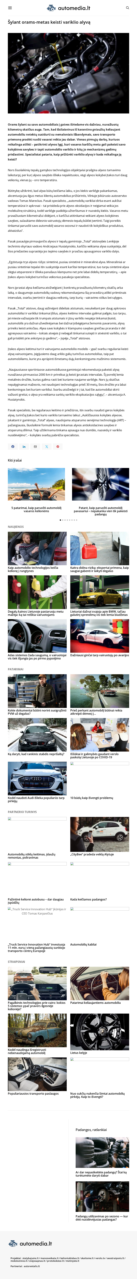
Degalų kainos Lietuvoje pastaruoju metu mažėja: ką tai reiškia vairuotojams (36, 613)
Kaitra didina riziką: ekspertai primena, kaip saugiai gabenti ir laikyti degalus (99, 569)
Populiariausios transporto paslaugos (33, 1094)
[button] (60, 520)
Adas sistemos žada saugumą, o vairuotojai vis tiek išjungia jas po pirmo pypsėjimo (37, 656)
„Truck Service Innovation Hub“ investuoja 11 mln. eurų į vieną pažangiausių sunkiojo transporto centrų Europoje (36, 948)
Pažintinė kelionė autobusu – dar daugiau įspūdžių (36, 901)
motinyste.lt (72, 1260)
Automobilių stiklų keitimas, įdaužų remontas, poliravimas (31, 855)
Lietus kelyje (78, 1053)
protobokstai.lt (55, 1260)
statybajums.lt (30, 1258)
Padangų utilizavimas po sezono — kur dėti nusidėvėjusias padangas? (102, 1217)
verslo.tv (100, 1258)
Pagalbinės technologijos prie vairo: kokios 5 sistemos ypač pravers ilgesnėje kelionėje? (36, 1006)
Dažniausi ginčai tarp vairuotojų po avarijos (99, 655)
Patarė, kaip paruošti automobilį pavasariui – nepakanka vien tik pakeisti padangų (101, 511)
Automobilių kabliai (83, 944)
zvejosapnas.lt (37, 1260)
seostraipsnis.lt (115, 1258)
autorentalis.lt (32, 1266)
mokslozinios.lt (19, 1260)
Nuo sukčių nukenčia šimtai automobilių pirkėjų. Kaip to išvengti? (97, 1095)
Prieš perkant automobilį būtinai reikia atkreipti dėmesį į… (96, 712)
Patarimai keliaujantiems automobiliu (95, 1003)
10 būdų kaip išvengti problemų (91, 798)
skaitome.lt (87, 1258)
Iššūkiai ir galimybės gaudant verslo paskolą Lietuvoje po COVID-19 (94, 755)
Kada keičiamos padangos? (88, 899)
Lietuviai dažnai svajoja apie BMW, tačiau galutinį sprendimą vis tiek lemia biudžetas (99, 613)
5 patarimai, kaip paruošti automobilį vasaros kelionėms (36, 509)
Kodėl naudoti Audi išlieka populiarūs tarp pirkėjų (36, 799)
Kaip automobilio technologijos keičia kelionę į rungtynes (33, 569)
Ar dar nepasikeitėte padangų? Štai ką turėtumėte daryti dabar (101, 1173)
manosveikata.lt (49, 1258)
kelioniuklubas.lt (69, 1258)
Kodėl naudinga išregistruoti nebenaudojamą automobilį (27, 1051)
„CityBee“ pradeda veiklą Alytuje (92, 854)
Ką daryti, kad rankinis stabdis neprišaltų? (36, 754)
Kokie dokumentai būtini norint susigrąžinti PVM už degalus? (37, 712)
